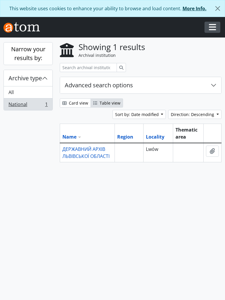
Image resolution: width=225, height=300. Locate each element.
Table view (109, 103)
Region (125, 137)
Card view (78, 103)
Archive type (25, 78)
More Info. (195, 8)
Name (69, 137)
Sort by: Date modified (137, 114)
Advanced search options (99, 85)
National (28, 105)
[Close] (218, 8)
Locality (155, 137)
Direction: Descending (193, 114)
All (11, 92)
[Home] (24, 27)
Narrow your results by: (28, 53)
